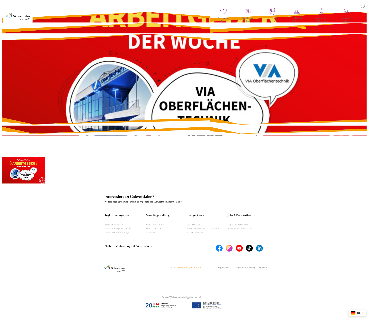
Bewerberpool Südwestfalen (240, 228)
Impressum (223, 267)
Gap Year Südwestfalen (238, 224)
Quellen (263, 267)
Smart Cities (151, 232)
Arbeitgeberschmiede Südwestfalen (203, 228)
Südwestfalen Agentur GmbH (118, 228)
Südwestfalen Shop (195, 232)
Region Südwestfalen (114, 224)
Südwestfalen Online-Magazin (118, 232)
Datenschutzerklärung (244, 267)
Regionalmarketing (195, 224)
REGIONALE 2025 (153, 228)
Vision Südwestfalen (155, 224)
